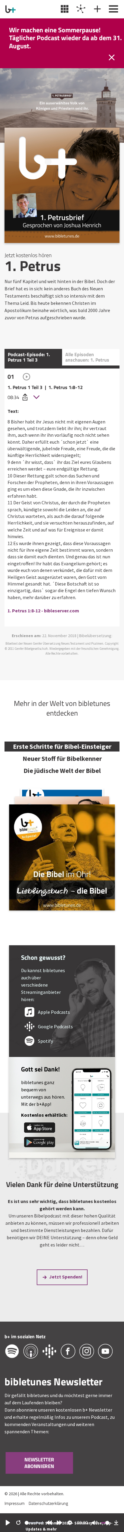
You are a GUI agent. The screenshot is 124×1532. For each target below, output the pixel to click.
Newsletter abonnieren (39, 1463)
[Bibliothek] (64, 9)
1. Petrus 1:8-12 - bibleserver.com (43, 611)
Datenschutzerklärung (48, 1503)
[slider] (34, 1523)
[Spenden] (96, 9)
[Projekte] (80, 9)
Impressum (15, 1503)
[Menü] (112, 9)
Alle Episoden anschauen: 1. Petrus (87, 357)
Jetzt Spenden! (65, 1277)
